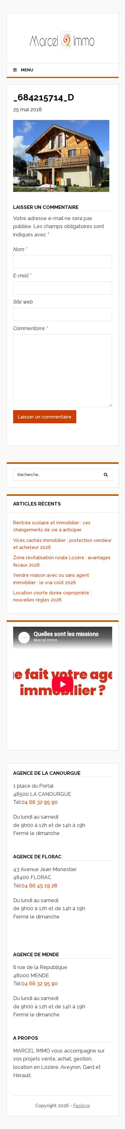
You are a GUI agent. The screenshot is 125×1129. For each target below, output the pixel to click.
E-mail (22, 276)
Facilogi (81, 1105)
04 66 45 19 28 (39, 886)
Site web (23, 302)
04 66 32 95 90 (39, 802)
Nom (20, 249)
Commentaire (30, 328)
